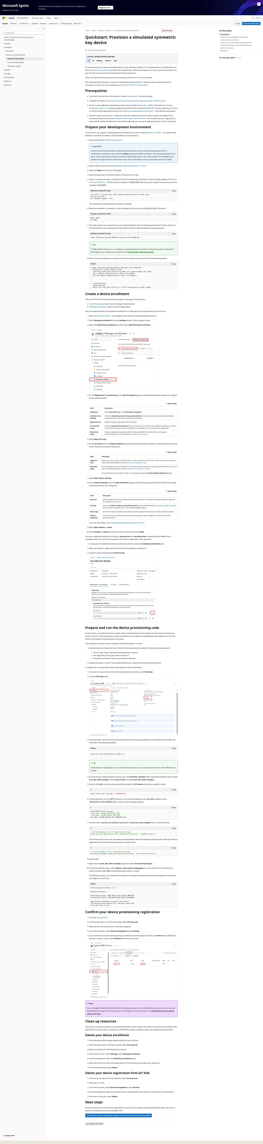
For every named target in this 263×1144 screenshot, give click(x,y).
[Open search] (253, 18)
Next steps (224, 51)
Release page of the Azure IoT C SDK (131, 166)
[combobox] (23, 33)
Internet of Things (105, 30)
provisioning (140, 77)
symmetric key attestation (98, 70)
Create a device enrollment (229, 40)
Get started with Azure (251, 23)
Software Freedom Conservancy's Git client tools (126, 118)
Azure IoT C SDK (154, 133)
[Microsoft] (3, 18)
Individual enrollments (98, 307)
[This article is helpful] (237, 58)
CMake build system (113, 140)
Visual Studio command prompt (140, 252)
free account (132, 96)
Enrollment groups (96, 304)
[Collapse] (43, 28)
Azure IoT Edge (164, 506)
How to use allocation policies (140, 469)
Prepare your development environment (137, 111)
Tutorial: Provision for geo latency (134, 85)
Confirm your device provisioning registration (236, 45)
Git (111, 115)
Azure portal (105, 316)
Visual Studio (141, 105)
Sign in (258, 18)
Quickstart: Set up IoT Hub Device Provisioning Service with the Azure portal (136, 101)
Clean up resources (227, 48)
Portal (238, 23)
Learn (88, 30)
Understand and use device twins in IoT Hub (127, 523)
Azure (94, 30)
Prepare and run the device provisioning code (236, 43)
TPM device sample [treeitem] (14, 66)
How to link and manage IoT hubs (134, 463)
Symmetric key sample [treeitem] (15, 59)
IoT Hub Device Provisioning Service (126, 30)
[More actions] (176, 30)
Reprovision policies (141, 434)
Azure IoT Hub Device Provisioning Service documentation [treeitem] (18, 38)
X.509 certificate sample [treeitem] (15, 62)
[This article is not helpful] (240, 58)
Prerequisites (225, 34)
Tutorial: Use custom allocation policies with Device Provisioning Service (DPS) (118, 1115)
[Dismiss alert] (259, 4)
